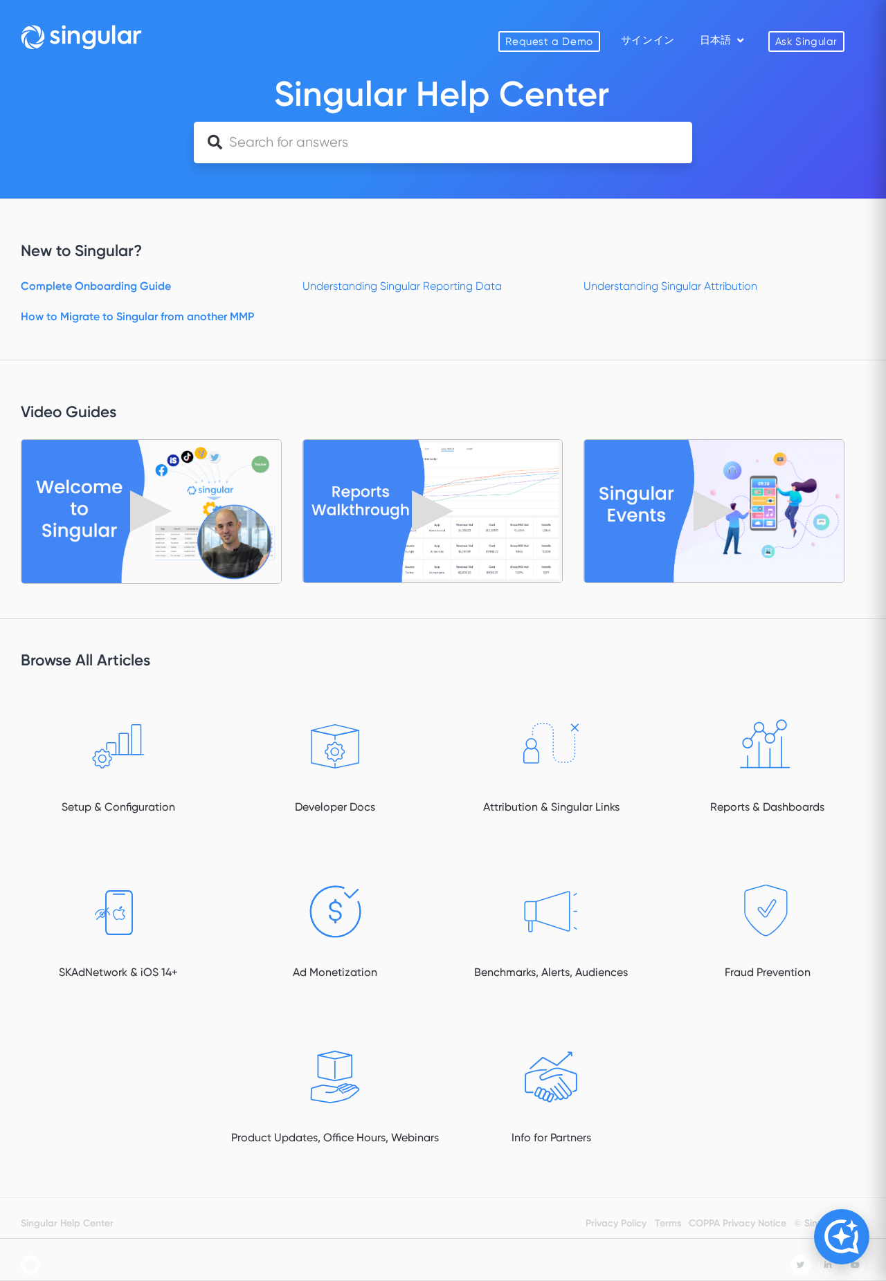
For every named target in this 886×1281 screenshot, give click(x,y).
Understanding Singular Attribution (670, 286)
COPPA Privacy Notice (737, 1223)
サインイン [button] (648, 40)
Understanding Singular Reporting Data (402, 286)
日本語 (717, 40)
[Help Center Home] (81, 36)
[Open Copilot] (841, 1236)
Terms (668, 1223)
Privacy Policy (616, 1223)
